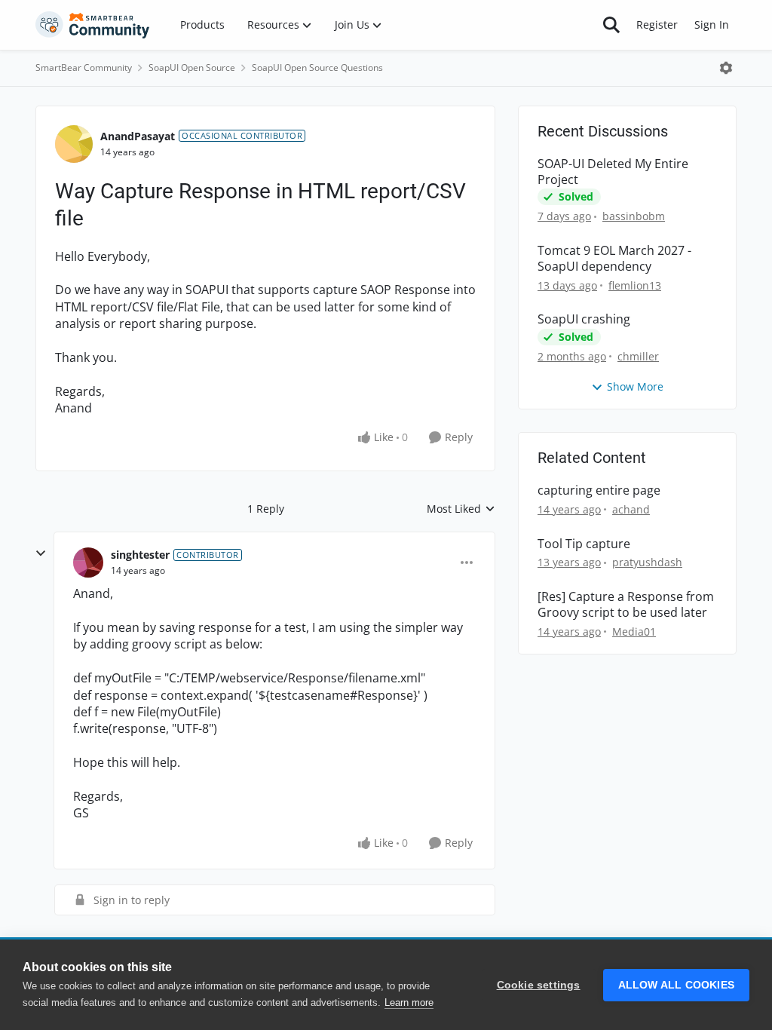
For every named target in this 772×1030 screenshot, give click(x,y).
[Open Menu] (726, 67)
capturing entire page (599, 490)
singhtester (140, 554)
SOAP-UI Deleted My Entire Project (613, 172)
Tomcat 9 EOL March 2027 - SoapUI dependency (614, 258)
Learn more (408, 1002)
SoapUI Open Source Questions (317, 67)
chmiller (638, 356)
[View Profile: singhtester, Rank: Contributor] (88, 562)
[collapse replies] (41, 553)
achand (631, 509)
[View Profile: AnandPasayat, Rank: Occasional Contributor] (74, 144)
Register (657, 24)
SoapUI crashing (584, 319)
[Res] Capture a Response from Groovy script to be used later (626, 605)
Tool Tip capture (584, 544)
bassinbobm (633, 216)
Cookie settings (539, 985)
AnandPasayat (137, 136)
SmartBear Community (83, 67)
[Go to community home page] (92, 24)
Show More (635, 386)
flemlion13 (634, 285)
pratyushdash (647, 562)
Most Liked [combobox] (461, 509)
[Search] (611, 25)
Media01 (634, 631)
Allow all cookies (676, 985)
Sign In (711, 24)
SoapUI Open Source (192, 67)
